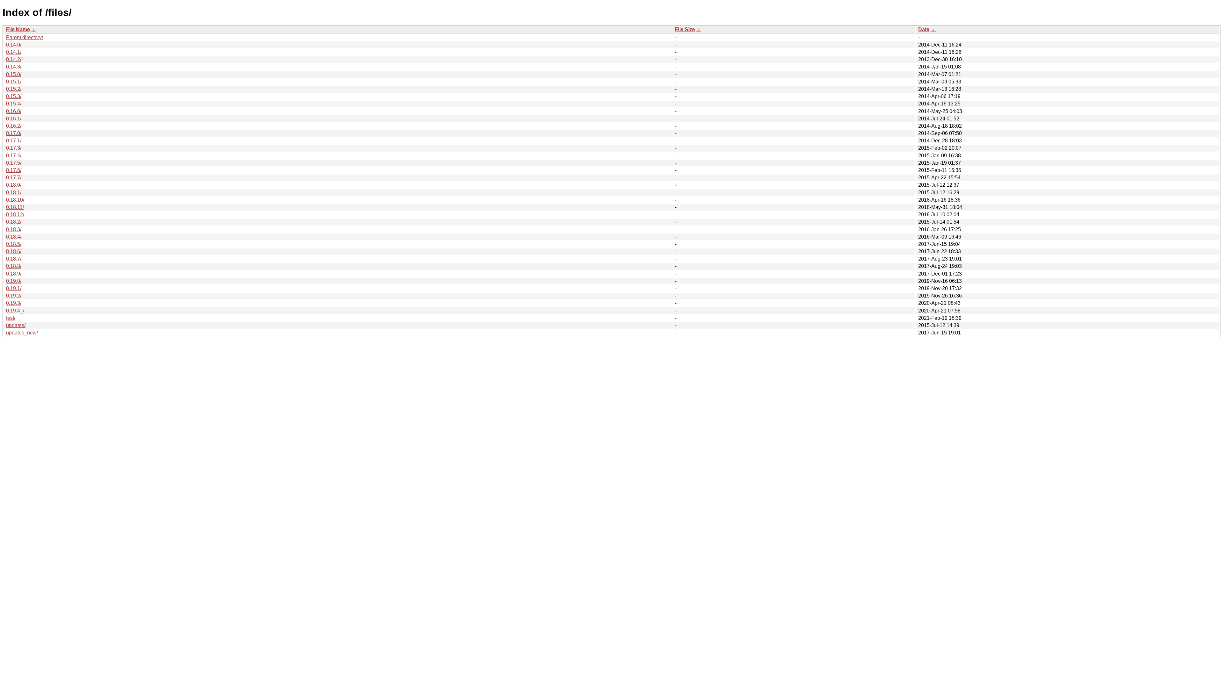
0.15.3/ (13, 96)
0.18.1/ (13, 192)
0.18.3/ (13, 229)
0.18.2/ (13, 222)
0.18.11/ (15, 207)
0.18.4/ (13, 237)
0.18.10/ (15, 200)
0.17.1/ (13, 140)
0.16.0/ (13, 111)
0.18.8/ (13, 266)
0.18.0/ (13, 185)
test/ (10, 318)
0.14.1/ (13, 52)
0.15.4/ (13, 103)
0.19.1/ (13, 288)
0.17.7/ (13, 177)
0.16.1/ (13, 118)
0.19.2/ (13, 295)
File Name (18, 29)
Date (923, 29)
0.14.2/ (13, 59)
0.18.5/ (13, 244)
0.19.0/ (13, 281)
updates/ (15, 325)
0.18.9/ (13, 273)
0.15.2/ (13, 89)
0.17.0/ (13, 133)
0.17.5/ (13, 163)
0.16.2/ (13, 126)
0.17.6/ (13, 170)
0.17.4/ (13, 155)
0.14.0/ (13, 44)
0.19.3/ (13, 303)
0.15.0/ (13, 74)
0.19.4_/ (15, 310)
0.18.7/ (13, 259)
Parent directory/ (24, 37)
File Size (685, 29)
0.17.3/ (13, 148)
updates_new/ (22, 332)
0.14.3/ (13, 66)
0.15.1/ (13, 81)
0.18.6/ (13, 251)
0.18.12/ (15, 214)
